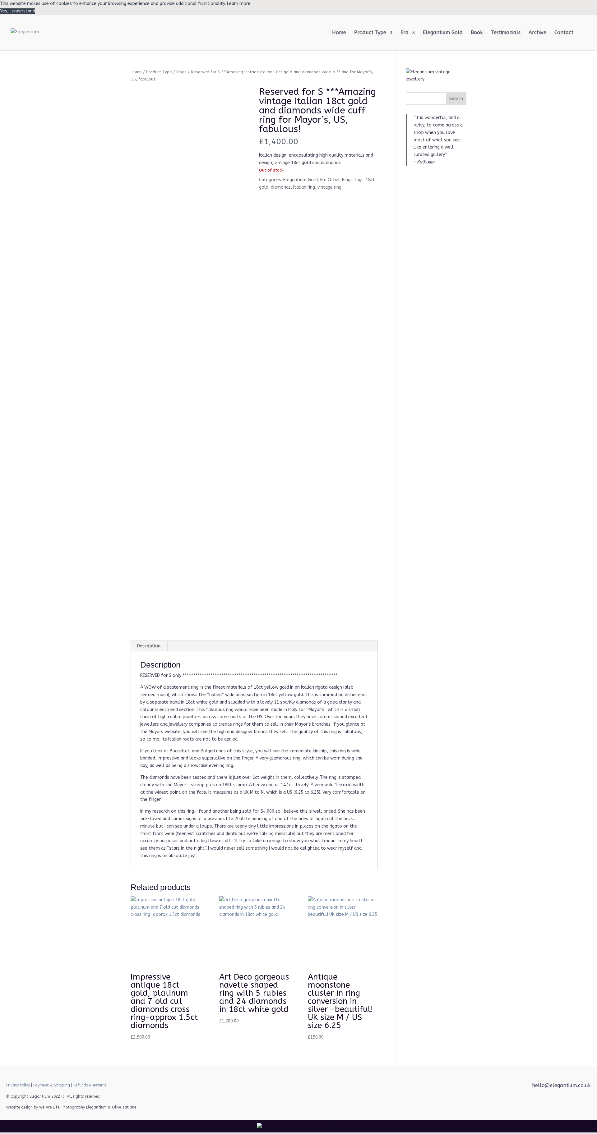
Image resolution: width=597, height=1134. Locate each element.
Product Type (159, 72)
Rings (181, 72)
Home (339, 32)
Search (456, 98)
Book (477, 32)
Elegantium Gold (443, 32)
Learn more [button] (238, 3)
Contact (563, 32)
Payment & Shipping (51, 1085)
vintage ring (329, 187)
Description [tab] (148, 646)
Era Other (330, 179)
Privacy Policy (18, 1085)
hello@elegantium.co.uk (561, 1085)
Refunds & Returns (89, 1085)
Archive (537, 32)
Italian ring (304, 187)
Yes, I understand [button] (17, 11)
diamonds (281, 187)
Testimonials (506, 32)
